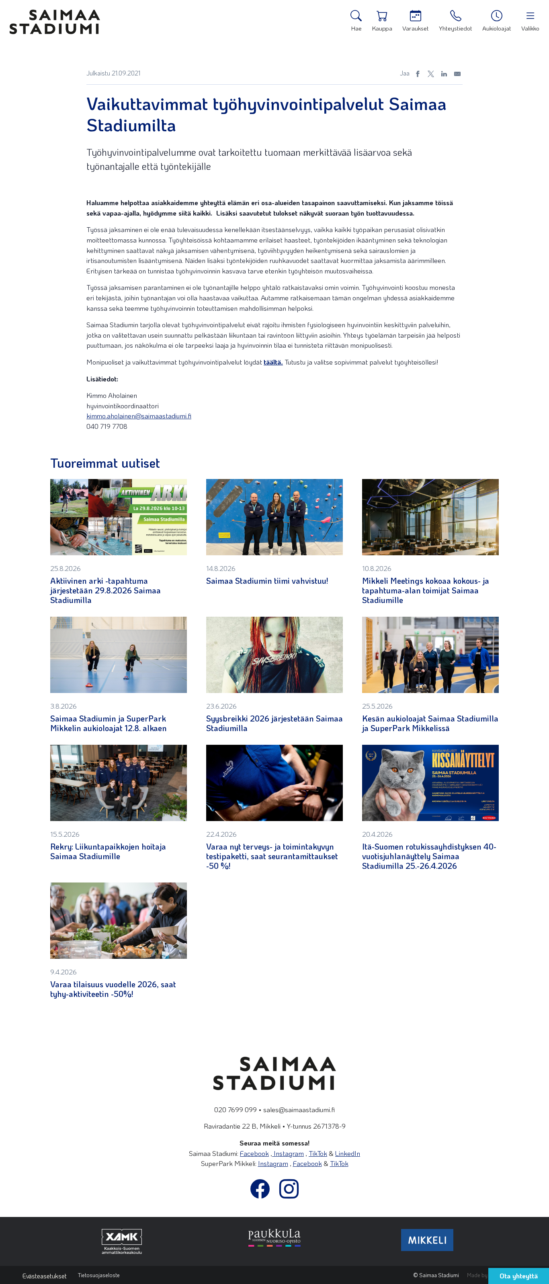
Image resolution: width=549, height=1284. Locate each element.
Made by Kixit (483, 1275)
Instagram (288, 1153)
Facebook (254, 1153)
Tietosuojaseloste (99, 1275)
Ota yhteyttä (519, 1275)
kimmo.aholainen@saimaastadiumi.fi (138, 415)
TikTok (318, 1153)
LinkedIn (347, 1153)
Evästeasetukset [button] (45, 1276)
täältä (273, 361)
